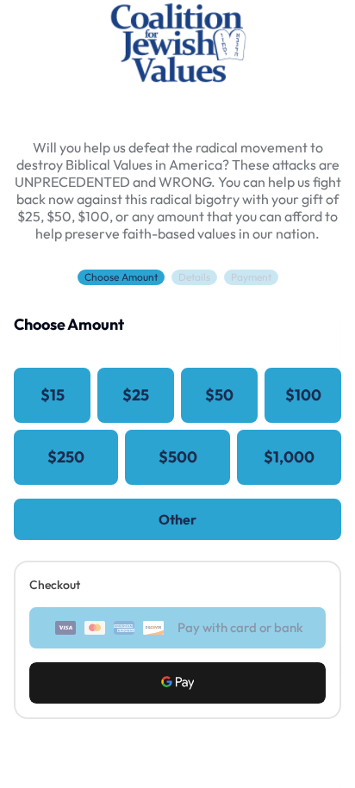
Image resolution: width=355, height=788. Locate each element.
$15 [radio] (52, 395)
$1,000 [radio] (289, 457)
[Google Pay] (177, 683)
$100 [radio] (303, 395)
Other (177, 519)
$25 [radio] (135, 395)
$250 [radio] (65, 457)
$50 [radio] (219, 395)
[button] (177, 683)
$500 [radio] (178, 457)
